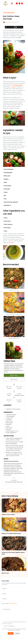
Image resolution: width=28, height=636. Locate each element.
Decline (17, 633)
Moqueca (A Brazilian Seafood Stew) (11, 533)
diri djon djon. (10, 242)
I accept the (8, 626)
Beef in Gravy (5, 573)
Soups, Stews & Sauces (9, 12)
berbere (13, 87)
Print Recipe (20, 27)
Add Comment (6, 609)
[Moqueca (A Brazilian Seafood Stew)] (14, 524)
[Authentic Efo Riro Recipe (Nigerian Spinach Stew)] (14, 543)
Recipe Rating (5, 603)
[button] (12, 3)
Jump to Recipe (10, 27)
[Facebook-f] (17, 3)
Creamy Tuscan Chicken (8, 514)
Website (5, 598)
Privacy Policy (11, 626)
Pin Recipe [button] (14, 379)
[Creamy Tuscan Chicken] (14, 505)
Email (4, 593)
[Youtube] (22, 3)
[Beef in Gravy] (14, 564)
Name (4, 588)
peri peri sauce (18, 85)
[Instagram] (19, 3)
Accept (10, 633)
